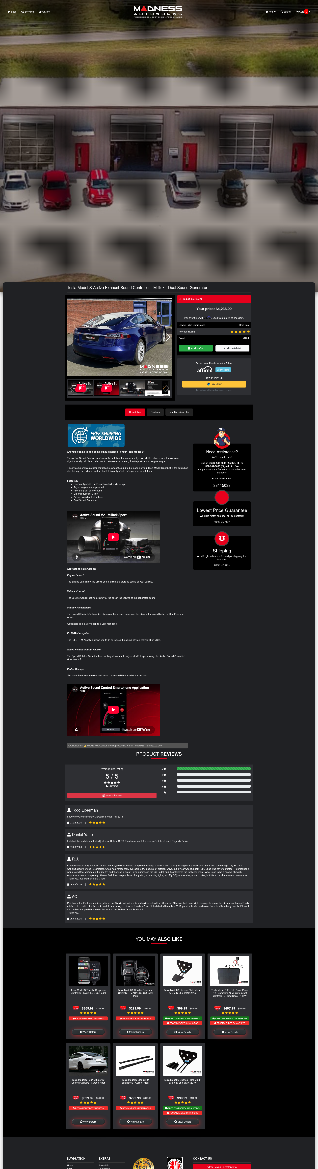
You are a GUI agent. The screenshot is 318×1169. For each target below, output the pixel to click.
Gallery (46, 11)
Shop (13, 11)
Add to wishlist (232, 348)
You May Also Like (179, 412)
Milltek (246, 338)
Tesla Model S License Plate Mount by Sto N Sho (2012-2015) (182, 991)
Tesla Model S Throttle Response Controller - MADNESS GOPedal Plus (135, 992)
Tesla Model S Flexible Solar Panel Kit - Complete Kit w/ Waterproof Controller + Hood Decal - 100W (229, 992)
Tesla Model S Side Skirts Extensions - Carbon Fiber (135, 1081)
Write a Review (113, 795)
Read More (221, 521)
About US (103, 1165)
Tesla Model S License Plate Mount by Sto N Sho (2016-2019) (182, 1081)
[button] (168, 337)
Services (29, 11)
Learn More (223, 369)
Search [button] (287, 11)
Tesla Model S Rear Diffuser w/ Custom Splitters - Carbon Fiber (88, 1081)
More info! (244, 325)
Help (271, 11)
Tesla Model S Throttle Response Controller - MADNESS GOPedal (88, 991)
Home (70, 1165)
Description (135, 412)
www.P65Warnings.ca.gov (148, 745)
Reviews (155, 412)
